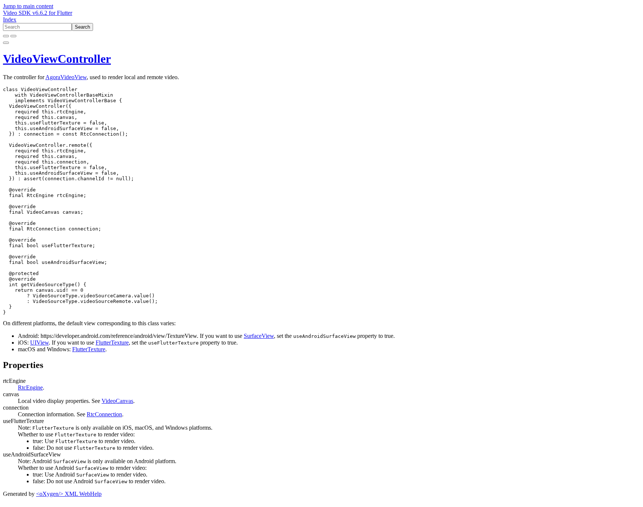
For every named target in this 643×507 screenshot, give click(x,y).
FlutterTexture (112, 342)
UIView (39, 342)
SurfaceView (259, 336)
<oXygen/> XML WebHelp (69, 494)
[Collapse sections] (13, 36)
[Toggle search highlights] (6, 36)
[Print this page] (6, 43)
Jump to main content (28, 6)
